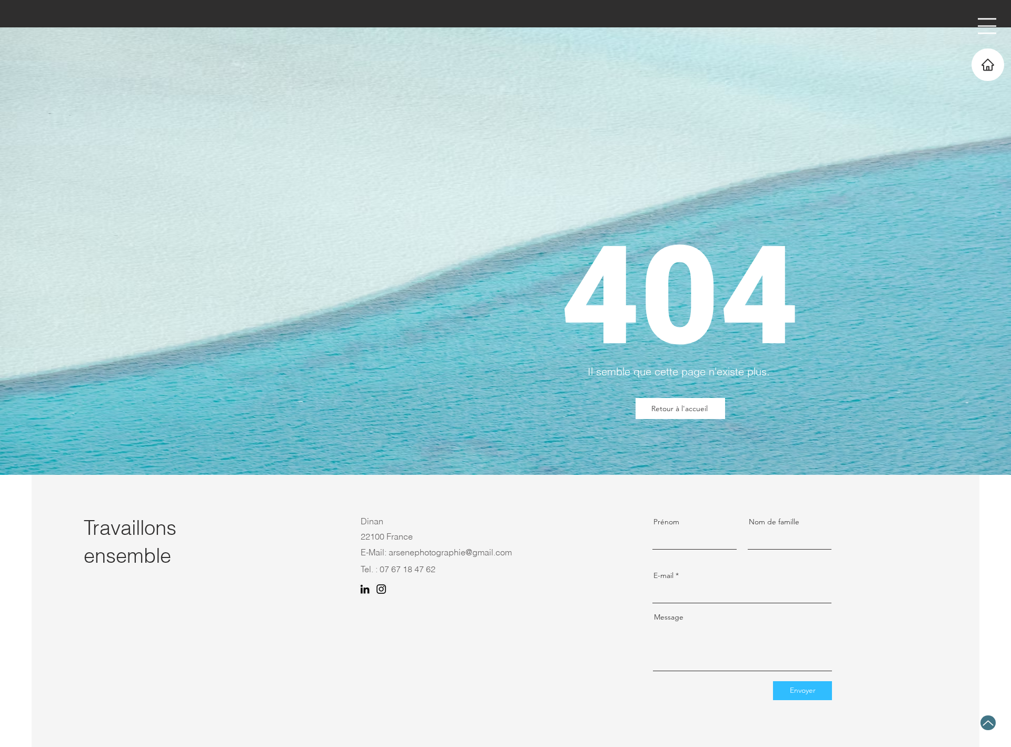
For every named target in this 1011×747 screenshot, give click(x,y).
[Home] (988, 64)
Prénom (666, 521)
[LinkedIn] (365, 589)
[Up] (988, 722)
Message (668, 617)
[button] (987, 26)
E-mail (663, 575)
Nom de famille (774, 521)
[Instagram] (381, 589)
